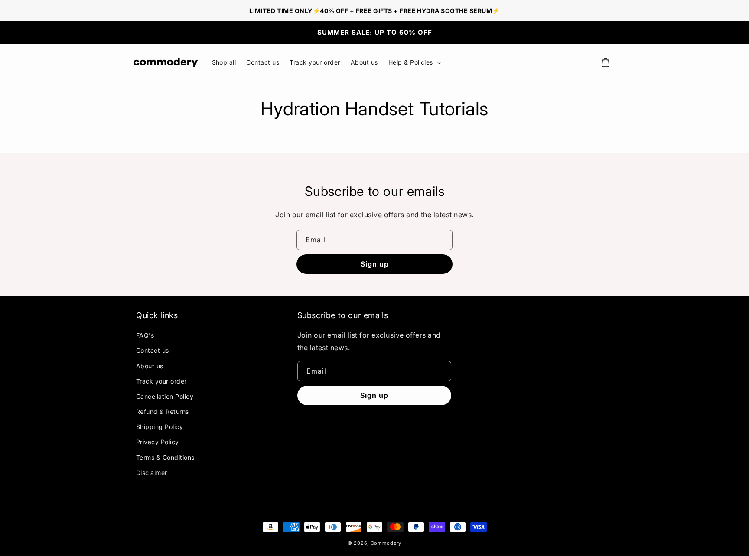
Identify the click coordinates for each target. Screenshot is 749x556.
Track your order (161, 381)
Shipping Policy (159, 426)
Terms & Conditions (165, 457)
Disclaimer (151, 472)
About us (149, 366)
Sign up (375, 264)
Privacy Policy (157, 441)
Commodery (386, 543)
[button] (414, 62)
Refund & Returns (162, 411)
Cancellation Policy (164, 396)
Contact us (152, 350)
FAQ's (145, 335)
